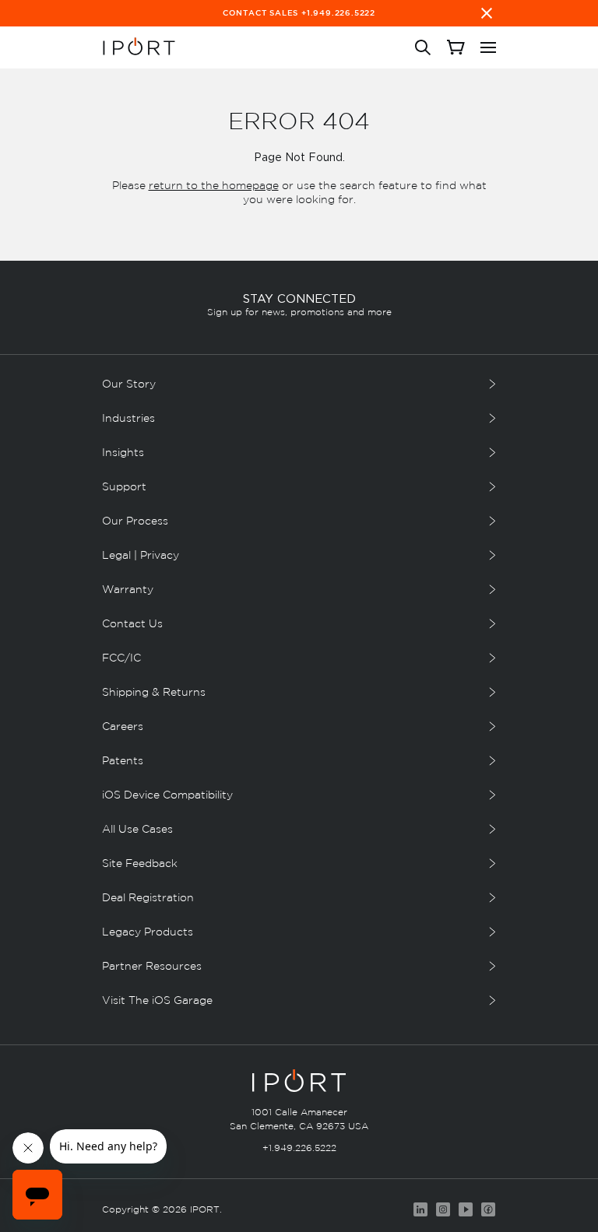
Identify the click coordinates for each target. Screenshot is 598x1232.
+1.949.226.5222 (299, 1147)
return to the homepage (214, 185)
